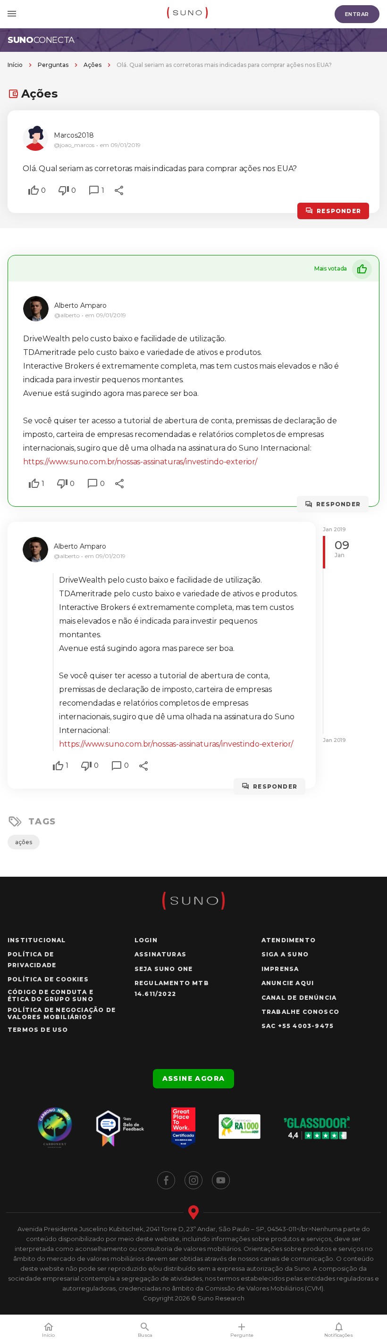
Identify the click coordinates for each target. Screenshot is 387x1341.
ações (23, 842)
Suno (41, 40)
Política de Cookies (48, 979)
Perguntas (53, 64)
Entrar (357, 14)
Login (146, 940)
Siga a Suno (285, 954)
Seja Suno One (164, 968)
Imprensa (280, 968)
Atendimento (288, 940)
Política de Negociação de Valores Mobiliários (62, 1013)
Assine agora (193, 1078)
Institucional (37, 940)
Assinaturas (160, 954)
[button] (33, 190)
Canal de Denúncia (299, 997)
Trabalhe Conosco (300, 1011)
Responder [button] (339, 210)
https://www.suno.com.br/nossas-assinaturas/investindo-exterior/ (140, 461)
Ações (92, 64)
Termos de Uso (38, 1029)
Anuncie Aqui (287, 983)
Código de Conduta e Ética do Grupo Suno (50, 995)
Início (15, 64)
